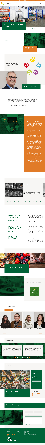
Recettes (8, 394)
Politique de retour (26, 433)
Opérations (27, 310)
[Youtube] (36, 393)
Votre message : (27, 419)
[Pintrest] (39, 393)
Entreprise (18, 431)
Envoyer (33, 383)
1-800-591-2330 (8, 431)
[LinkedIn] (38, 393)
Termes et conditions (26, 436)
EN (40, 3)
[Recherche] (30, 3)
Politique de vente (25, 432)
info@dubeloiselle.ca (9, 432)
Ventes (9, 310)
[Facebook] (32, 393)
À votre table (18, 436)
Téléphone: (35, 410)
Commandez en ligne (8, 40)
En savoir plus (11, 242)
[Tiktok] (32, 395)
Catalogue (17, 434)
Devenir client (11, 231)
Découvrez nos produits (13, 220)
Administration (37, 310)
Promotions (18, 435)
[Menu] (42, 3)
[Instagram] (34, 393)
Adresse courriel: (34, 379)
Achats (17, 310)
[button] (32, 28)
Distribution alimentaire (18, 433)
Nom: (26, 410)
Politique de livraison (26, 431)
